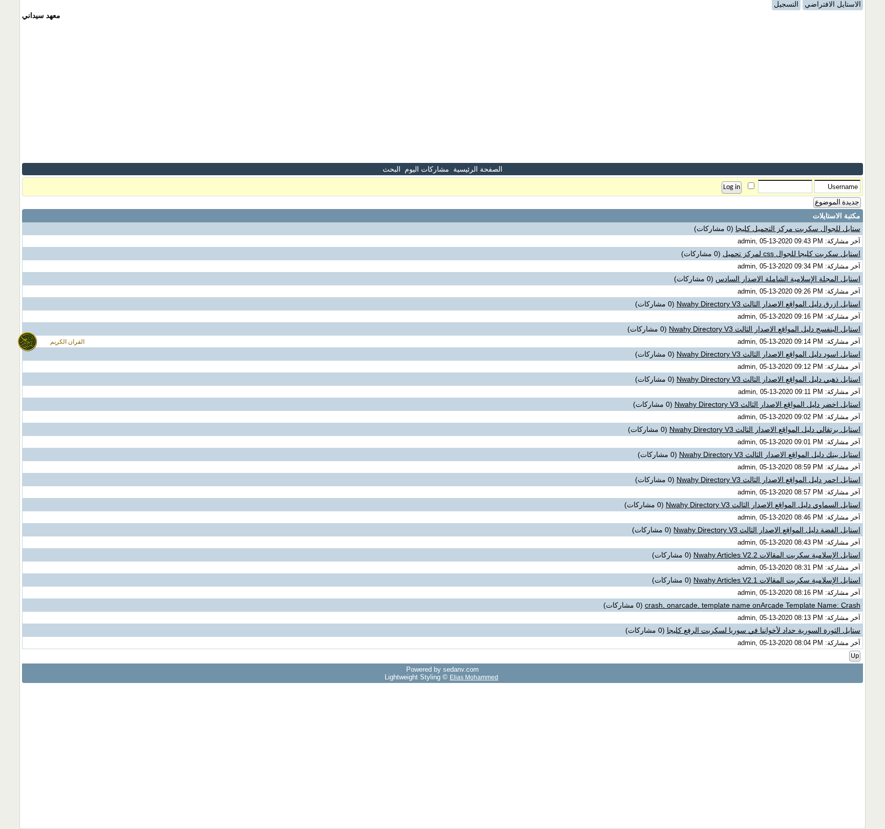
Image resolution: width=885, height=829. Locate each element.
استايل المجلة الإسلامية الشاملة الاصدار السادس (787, 279)
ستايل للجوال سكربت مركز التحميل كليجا (797, 228)
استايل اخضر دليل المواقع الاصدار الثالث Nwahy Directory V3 (767, 404)
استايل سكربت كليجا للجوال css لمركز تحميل (791, 254)
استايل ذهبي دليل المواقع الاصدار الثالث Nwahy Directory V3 (768, 379)
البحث (392, 169)
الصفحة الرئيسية (477, 169)
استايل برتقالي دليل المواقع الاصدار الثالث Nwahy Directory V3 (764, 429)
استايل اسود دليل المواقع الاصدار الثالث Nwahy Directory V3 (768, 354)
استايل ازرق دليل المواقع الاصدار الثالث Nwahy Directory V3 (768, 304)
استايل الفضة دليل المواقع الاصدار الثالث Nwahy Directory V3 (766, 530)
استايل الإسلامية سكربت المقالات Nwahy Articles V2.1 (776, 580)
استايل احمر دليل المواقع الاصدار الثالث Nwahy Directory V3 (768, 479)
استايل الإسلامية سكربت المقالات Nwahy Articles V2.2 (776, 555)
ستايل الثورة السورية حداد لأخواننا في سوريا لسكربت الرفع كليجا (763, 630)
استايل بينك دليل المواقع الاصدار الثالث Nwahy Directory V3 (769, 454)
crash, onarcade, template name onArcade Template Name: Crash (752, 605)
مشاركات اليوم (427, 169)
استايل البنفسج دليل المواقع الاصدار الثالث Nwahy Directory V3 (764, 329)
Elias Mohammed (474, 677)
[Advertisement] (442, 91)
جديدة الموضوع (837, 202)
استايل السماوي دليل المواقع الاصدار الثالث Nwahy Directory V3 (763, 505)
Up (855, 656)
